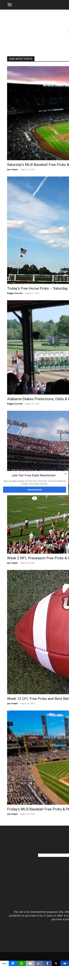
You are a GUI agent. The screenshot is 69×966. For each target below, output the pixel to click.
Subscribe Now (34, 489)
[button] (34, 475)
